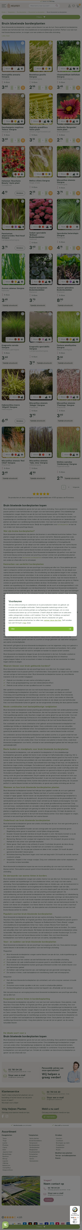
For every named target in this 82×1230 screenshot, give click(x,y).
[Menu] (78, 1207)
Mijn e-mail (26, 44)
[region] (41, 615)
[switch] (75, 1222)
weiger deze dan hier (52, 620)
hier (24, 623)
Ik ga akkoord (29, 51)
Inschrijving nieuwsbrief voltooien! (41, 56)
